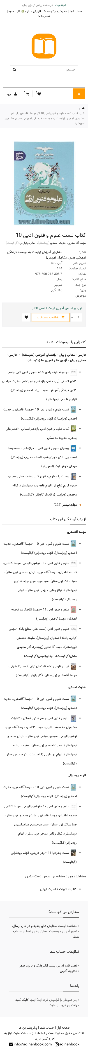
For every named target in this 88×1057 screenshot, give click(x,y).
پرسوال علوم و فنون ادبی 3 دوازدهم (46, 448)
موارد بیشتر (69, 505)
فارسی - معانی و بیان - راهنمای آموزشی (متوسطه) (54, 355)
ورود (9, 94)
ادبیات (63, 889)
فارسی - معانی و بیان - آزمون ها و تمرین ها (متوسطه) (46, 357)
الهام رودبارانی (27, 242)
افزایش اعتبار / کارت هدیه (25, 11)
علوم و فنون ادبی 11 (56, 609)
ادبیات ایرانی (48, 889)
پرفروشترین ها (28, 1027)
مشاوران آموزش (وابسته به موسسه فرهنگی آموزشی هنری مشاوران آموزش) (46, 254)
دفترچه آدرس (68, 971)
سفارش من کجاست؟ (55, 11)
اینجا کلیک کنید (25, 1000)
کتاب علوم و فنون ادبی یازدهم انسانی (45, 429)
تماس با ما (44, 16)
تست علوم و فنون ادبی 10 (52, 409)
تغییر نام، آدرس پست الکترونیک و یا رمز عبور (48, 965)
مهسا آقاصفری (77, 242)
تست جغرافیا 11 (59, 853)
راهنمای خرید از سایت (63, 1005)
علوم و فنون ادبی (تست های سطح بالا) (44, 629)
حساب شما (76, 11)
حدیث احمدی (58, 242)
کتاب (73, 889)
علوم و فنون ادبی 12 (56, 563)
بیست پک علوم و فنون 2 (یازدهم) (47, 476)
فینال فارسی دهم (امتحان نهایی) (48, 666)
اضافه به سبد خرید (48, 317)
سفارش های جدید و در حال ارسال (35, 926)
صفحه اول (63, 1027)
